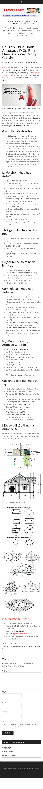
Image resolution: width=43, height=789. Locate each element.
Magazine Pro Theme (24, 768)
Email (4, 702)
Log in (30, 771)
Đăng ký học (6, 748)
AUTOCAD (13, 644)
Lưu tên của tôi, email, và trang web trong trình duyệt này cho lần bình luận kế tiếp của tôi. (20, 725)
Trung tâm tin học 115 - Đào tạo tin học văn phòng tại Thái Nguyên (21, 12)
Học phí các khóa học (9, 755)
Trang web (6, 712)
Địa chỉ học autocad (15, 619)
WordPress (23, 771)
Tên (4, 692)
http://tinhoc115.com (20, 634)
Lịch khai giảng (7, 752)
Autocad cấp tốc (16, 646)
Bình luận (5, 671)
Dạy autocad (6, 67)
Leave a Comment (31, 62)
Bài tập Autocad (27, 646)
